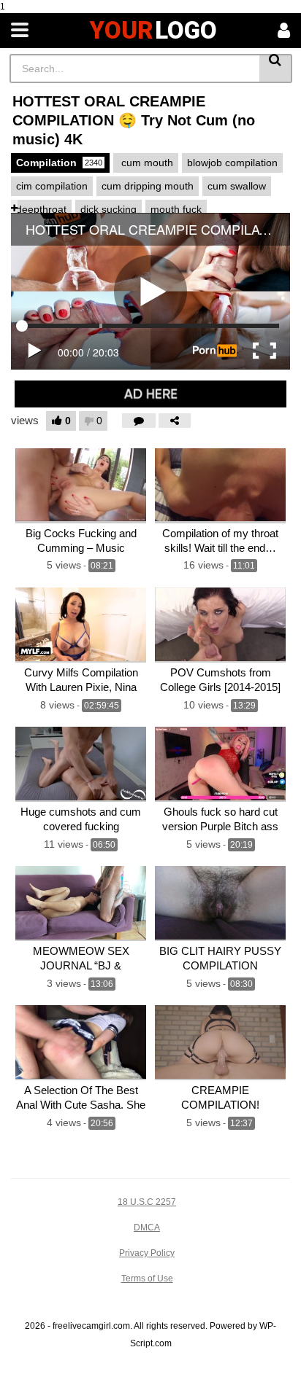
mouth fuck (176, 209)
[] (275, 68)
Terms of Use (147, 1278)
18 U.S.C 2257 (147, 1202)
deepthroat (41, 209)
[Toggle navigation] (19, 30)
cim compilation (52, 186)
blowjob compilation (232, 162)
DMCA (147, 1227)
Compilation (59, 162)
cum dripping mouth (148, 186)
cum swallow (236, 186)
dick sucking (108, 209)
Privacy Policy (147, 1253)
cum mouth (145, 162)
